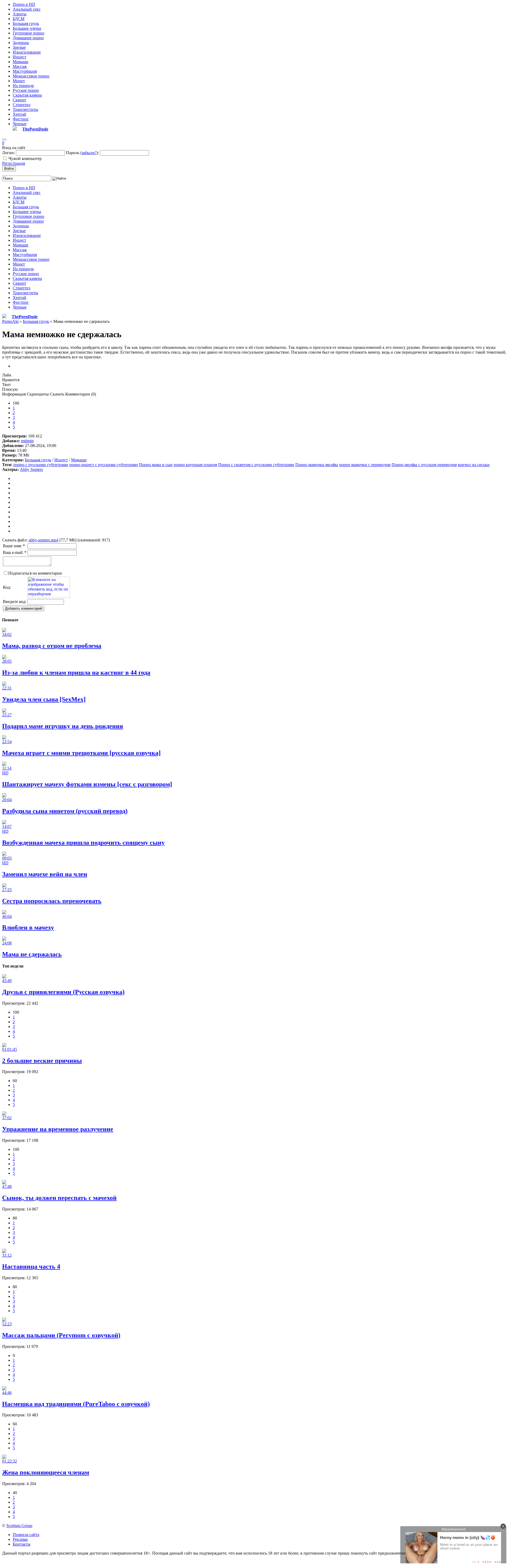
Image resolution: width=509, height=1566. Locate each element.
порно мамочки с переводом (364, 464)
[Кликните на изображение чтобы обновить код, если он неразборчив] (49, 596)
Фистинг (21, 119)
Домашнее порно (28, 38)
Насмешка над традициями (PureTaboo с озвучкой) (76, 1403)
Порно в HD (24, 4)
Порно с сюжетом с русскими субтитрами (256, 464)
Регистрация (13, 163)
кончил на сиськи (474, 464)
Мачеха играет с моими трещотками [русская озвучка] (81, 752)
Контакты (21, 1544)
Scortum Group (19, 1525)
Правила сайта (26, 1534)
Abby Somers (31, 469)
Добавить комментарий (23, 608)
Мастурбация (25, 71)
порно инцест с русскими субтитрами (103, 464)
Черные (20, 124)
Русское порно (26, 90)
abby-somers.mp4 (43, 540)
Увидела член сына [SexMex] (44, 699)
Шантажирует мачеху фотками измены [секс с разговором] (87, 784)
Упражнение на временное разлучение (57, 1129)
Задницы (21, 42)
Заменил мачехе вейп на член (44, 874)
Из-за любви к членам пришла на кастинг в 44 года (76, 672)
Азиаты (20, 14)
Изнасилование (27, 52)
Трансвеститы (25, 109)
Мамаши (20, 61)
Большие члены (27, 28)
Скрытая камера (27, 95)
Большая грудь (26, 23)
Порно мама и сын (156, 464)
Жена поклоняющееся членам (45, 1472)
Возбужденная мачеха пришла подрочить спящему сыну (83, 842)
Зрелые (19, 47)
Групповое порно (28, 33)
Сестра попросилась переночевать (52, 900)
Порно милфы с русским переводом (424, 464)
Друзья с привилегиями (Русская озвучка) (63, 991)
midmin (27, 441)
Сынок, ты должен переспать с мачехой (59, 1197)
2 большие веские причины (42, 1060)
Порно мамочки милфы (316, 464)
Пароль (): (82, 152)
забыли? (89, 152)
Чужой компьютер (25, 158)
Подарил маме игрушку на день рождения (62, 726)
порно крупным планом (195, 464)
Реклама (20, 1539)
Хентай (19, 114)
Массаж (20, 66)
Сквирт (19, 100)
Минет (19, 81)
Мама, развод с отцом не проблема (51, 645)
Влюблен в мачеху (28, 927)
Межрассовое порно (31, 76)
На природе (23, 85)
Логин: (8, 152)
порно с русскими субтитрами (40, 464)
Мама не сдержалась (32, 954)
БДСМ (18, 18)
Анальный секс (27, 9)
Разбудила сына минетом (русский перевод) (65, 811)
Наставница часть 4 (31, 1266)
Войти (9, 169)
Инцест (19, 57)
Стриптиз (21, 104)
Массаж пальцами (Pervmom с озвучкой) (61, 1335)
